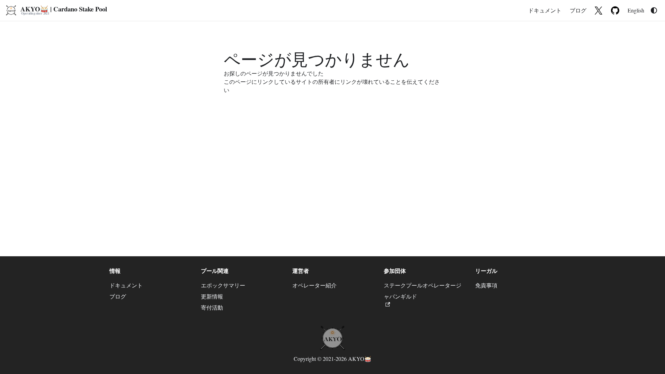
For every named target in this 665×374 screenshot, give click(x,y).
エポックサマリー (223, 285)
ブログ (578, 10)
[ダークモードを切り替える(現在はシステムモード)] (653, 10)
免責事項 (486, 285)
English (636, 10)
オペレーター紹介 (314, 285)
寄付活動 (212, 307)
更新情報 (212, 296)
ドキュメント (544, 10)
